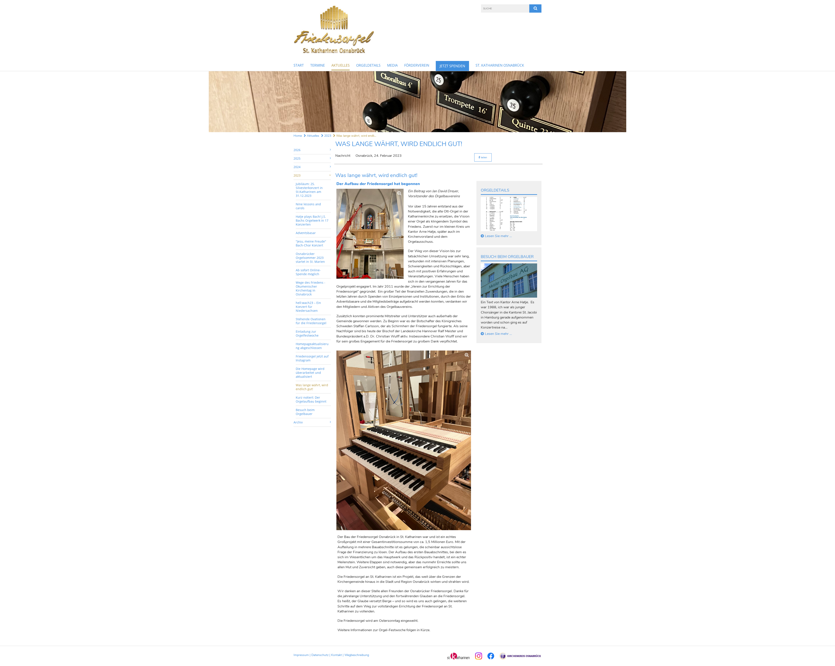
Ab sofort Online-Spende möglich (308, 272)
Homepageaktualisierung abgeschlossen (312, 346)
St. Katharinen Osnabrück (500, 65)
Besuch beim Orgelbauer (305, 412)
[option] (417, 101)
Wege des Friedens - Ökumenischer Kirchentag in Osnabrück (310, 288)
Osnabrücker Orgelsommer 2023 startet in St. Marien (310, 258)
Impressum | (302, 655)
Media (392, 65)
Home (298, 136)
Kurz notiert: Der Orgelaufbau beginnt (311, 399)
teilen (483, 157)
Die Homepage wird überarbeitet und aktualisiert (310, 373)
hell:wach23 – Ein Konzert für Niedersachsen (308, 307)
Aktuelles (340, 65)
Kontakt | (337, 655)
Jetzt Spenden (452, 66)
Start (299, 65)
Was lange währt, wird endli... (355, 136)
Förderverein (416, 65)
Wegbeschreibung (356, 655)
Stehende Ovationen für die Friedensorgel (311, 321)
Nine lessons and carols (308, 206)
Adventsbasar (306, 233)
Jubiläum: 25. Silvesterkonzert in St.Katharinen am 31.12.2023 (309, 190)
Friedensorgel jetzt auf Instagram (312, 358)
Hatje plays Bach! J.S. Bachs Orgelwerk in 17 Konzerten (312, 220)
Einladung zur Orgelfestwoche (307, 333)
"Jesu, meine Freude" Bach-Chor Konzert (311, 243)
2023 (327, 136)
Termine (317, 65)
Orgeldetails (368, 65)
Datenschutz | (321, 655)
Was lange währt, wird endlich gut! (312, 387)
